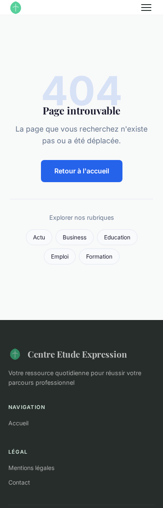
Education (117, 237)
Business (75, 237)
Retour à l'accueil (81, 171)
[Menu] (146, 7)
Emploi (60, 256)
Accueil (18, 423)
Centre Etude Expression (77, 354)
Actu (39, 237)
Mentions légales (31, 467)
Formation (99, 256)
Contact (19, 482)
